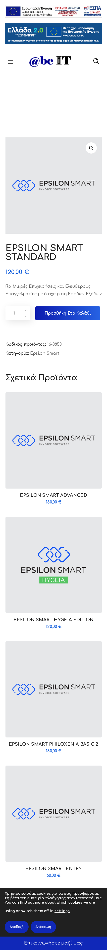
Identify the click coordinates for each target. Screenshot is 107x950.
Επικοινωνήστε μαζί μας (53, 943)
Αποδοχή (17, 927)
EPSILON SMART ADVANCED (53, 495)
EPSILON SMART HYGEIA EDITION (53, 619)
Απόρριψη (43, 927)
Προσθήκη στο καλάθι (68, 313)
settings (62, 911)
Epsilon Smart (44, 353)
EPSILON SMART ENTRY (53, 868)
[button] (91, 148)
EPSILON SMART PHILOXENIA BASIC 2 (53, 744)
